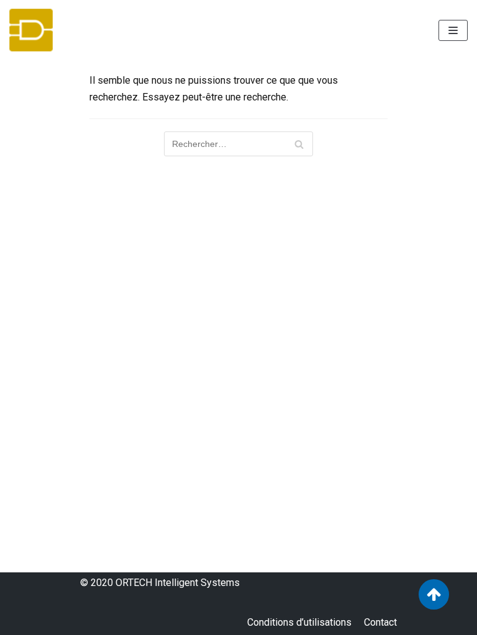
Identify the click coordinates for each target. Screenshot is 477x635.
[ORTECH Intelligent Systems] (31, 30)
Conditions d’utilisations (299, 622)
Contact (380, 622)
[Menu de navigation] (453, 30)
